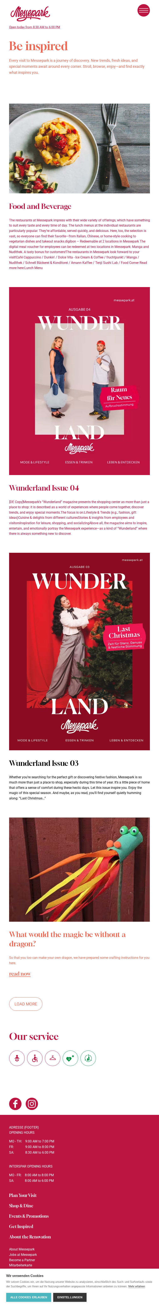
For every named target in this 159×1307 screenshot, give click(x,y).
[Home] (30, 22)
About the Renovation (30, 1236)
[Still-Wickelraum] (17, 1058)
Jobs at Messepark (23, 1255)
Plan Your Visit (23, 1195)
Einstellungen (69, 1297)
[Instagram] (32, 1105)
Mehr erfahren (136, 1286)
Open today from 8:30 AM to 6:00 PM (34, 27)
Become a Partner (22, 1260)
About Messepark (22, 1249)
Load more (25, 1003)
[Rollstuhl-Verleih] (35, 1058)
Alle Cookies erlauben (28, 1297)
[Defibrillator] (70, 1058)
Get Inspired (21, 1226)
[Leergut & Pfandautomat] (88, 1058)
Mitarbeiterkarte (20, 1265)
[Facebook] (15, 1105)
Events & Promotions (29, 1216)
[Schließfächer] (52, 1058)
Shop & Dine (21, 1205)
